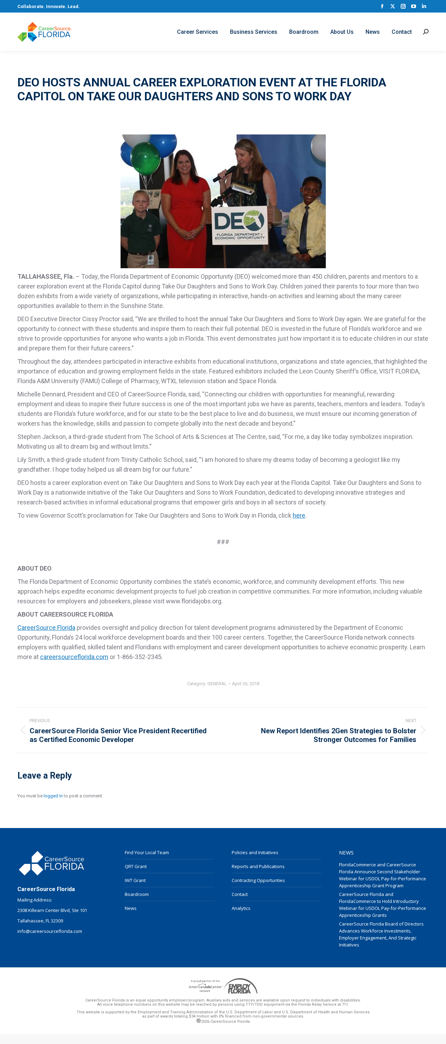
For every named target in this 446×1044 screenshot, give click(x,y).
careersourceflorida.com (74, 656)
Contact (240, 894)
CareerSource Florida (46, 627)
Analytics (241, 908)
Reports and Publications (258, 866)
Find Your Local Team (147, 852)
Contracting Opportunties (258, 880)
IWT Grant (135, 880)
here (299, 515)
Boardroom (137, 894)
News (131, 908)
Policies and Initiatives (255, 852)
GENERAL (217, 683)
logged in (53, 795)
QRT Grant (136, 866)
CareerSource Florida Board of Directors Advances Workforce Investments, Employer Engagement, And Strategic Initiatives (381, 934)
